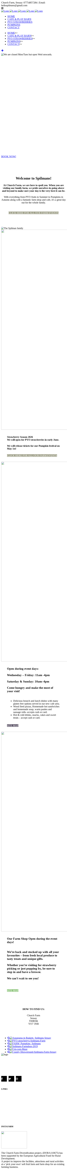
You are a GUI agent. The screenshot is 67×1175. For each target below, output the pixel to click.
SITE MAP (12, 725)
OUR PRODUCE (10, 1099)
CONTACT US (9, 1120)
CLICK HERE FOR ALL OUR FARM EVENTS (34, 213)
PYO (3, 1103)
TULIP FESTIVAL (11, 1107)
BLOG (4, 1116)
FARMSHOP (8, 1112)
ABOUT (5, 1095)
